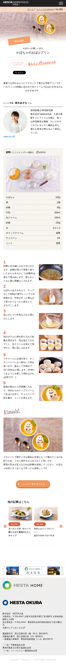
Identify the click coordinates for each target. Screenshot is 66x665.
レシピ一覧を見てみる (34, 484)
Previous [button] (5, 526)
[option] (20, 526)
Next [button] (61, 526)
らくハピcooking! (45, 9)
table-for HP (9, 136)
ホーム (30, 9)
